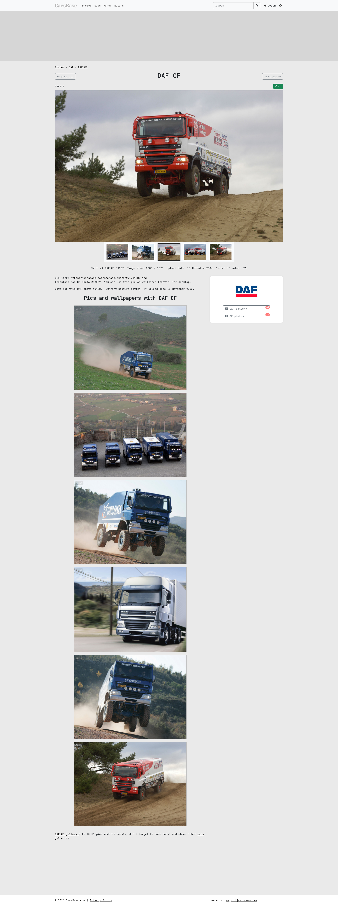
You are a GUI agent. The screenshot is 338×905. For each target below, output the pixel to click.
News (97, 5)
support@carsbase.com (241, 900)
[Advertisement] (169, 36)
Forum (107, 5)
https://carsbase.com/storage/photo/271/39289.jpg (109, 278)
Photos (87, 5)
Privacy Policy (101, 900)
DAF (71, 67)
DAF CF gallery (67, 834)
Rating (119, 5)
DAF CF (82, 67)
